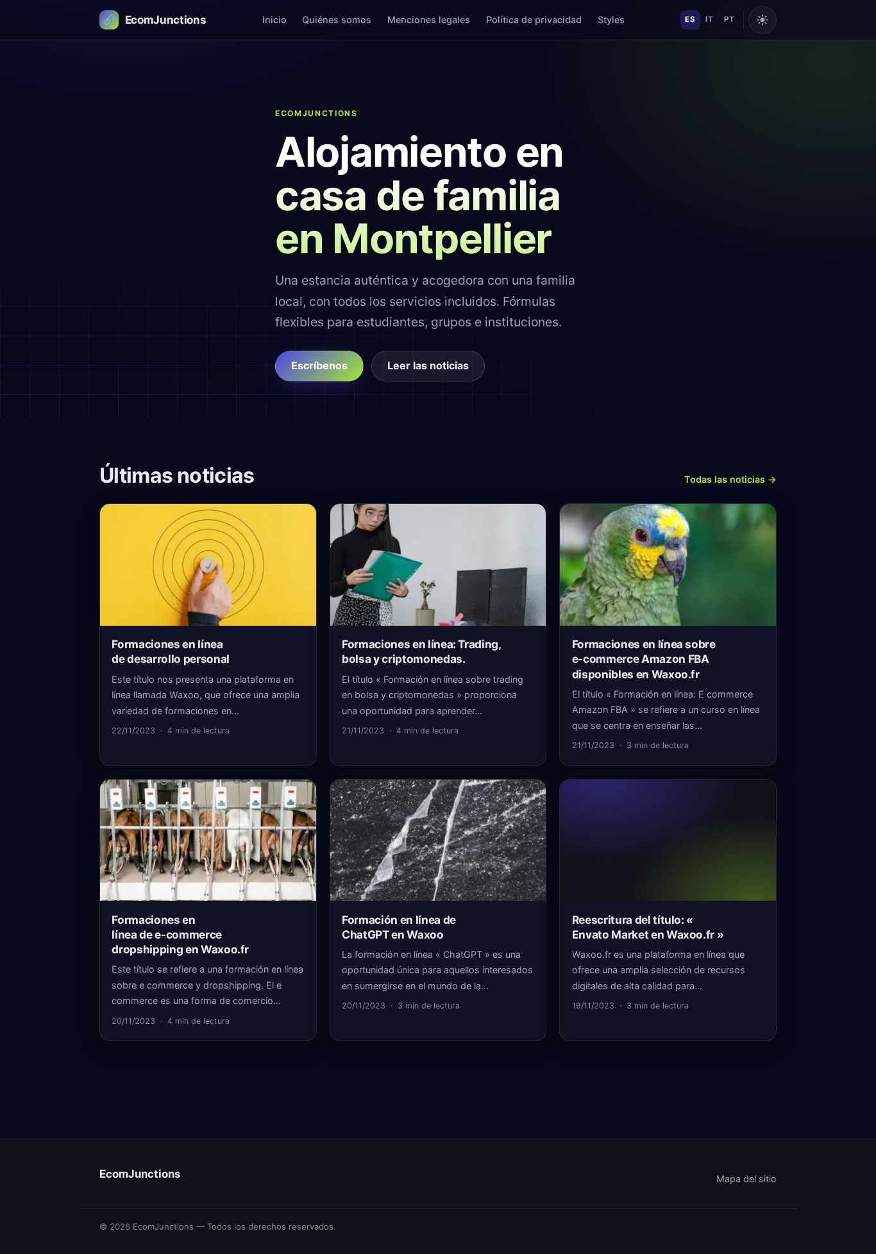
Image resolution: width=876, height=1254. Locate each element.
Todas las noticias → (730, 479)
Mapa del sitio (746, 1178)
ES (690, 19)
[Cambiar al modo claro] (762, 20)
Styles (611, 19)
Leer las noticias (428, 365)
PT (729, 19)
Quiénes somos (336, 19)
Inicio (274, 19)
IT (709, 19)
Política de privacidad (534, 19)
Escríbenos (319, 365)
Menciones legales (428, 19)
